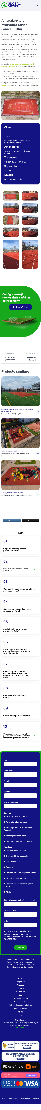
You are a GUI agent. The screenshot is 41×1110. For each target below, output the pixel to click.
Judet (6, 921)
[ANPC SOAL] (20, 1056)
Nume (6, 760)
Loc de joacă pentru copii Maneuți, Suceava (16, 495)
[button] (20, 307)
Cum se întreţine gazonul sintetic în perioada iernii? (17, 590)
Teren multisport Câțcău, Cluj (11, 414)
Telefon (7, 791)
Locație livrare (10, 910)
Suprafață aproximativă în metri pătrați (19, 900)
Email (6, 781)
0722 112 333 (20, 1028)
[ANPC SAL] (20, 1045)
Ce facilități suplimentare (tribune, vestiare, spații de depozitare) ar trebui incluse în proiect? (16, 674)
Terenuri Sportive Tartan (15, 451)
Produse (8, 846)
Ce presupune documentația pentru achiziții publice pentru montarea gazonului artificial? (16, 735)
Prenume (8, 770)
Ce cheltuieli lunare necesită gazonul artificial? (15, 630)
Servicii (7, 812)
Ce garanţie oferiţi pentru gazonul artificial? (14, 549)
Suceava (3, 451)
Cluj (2, 409)
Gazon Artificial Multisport (13, 409)
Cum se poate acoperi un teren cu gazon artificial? (17, 610)
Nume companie (11, 802)
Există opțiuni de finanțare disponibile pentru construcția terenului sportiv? (16, 651)
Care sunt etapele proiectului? (16, 715)
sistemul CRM (10, 936)
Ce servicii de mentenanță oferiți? (14, 696)
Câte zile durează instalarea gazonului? (15, 569)
